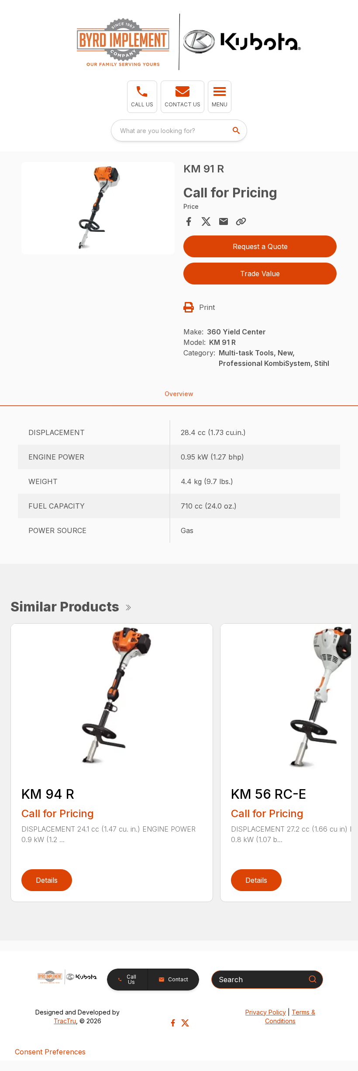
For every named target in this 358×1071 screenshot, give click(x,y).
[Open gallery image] (98, 208)
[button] (142, 97)
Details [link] (47, 880)
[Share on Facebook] (188, 221)
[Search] (312, 979)
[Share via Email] (223, 221)
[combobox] (179, 130)
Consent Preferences (50, 1051)
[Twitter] (185, 1023)
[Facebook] (173, 1023)
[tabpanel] (98, 209)
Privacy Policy (265, 1012)
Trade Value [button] (260, 273)
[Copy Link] (241, 221)
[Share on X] (206, 221)
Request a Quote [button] (260, 246)
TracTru (65, 1021)
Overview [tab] (179, 393)
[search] (237, 130)
